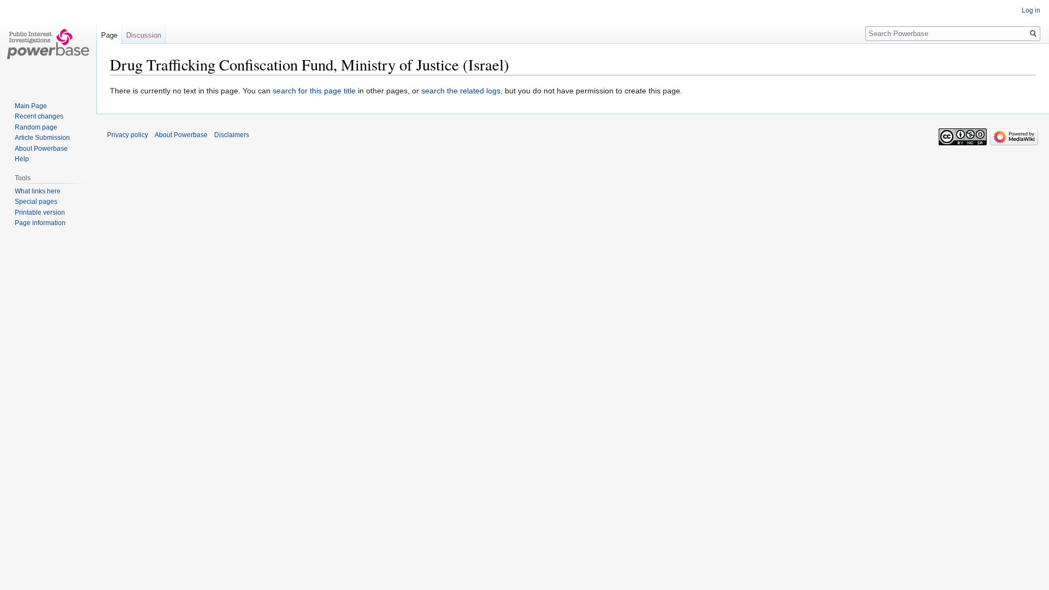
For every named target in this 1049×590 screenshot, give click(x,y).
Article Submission (42, 137)
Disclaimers (231, 135)
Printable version (40, 212)
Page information (40, 223)
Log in (1031, 10)
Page (109, 35)
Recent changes (39, 116)
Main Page (31, 106)
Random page (36, 127)
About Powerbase (41, 148)
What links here (38, 191)
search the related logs (460, 90)
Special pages (36, 201)
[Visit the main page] (48, 43)
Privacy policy (127, 135)
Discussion (143, 35)
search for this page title (314, 90)
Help (22, 159)
